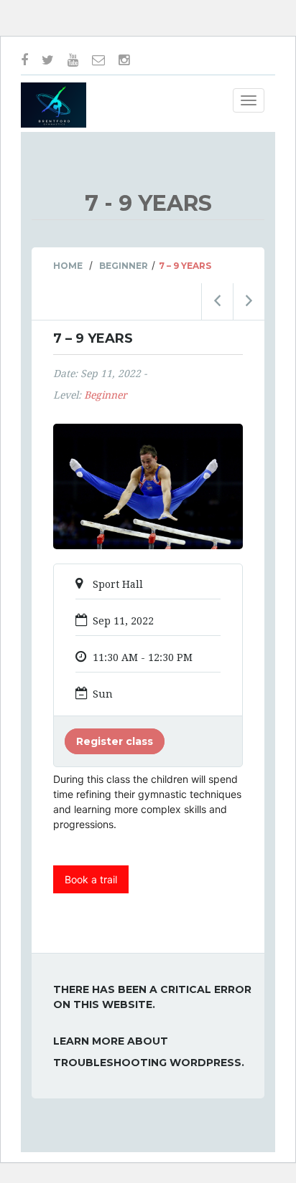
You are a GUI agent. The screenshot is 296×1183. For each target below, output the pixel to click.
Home (68, 265)
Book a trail (91, 879)
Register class (114, 741)
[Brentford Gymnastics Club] (53, 105)
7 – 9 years (93, 338)
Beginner (123, 265)
